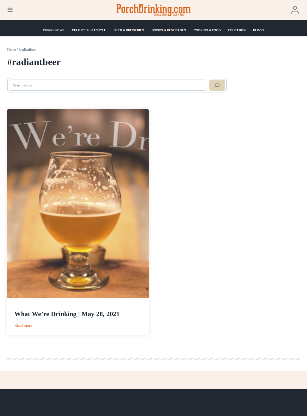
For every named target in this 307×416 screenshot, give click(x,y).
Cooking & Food (207, 30)
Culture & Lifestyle (89, 30)
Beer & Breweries (129, 30)
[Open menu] (10, 9)
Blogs (258, 30)
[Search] (217, 85)
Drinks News (53, 30)
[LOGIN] (295, 10)
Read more (23, 325)
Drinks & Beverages (169, 30)
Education (237, 30)
